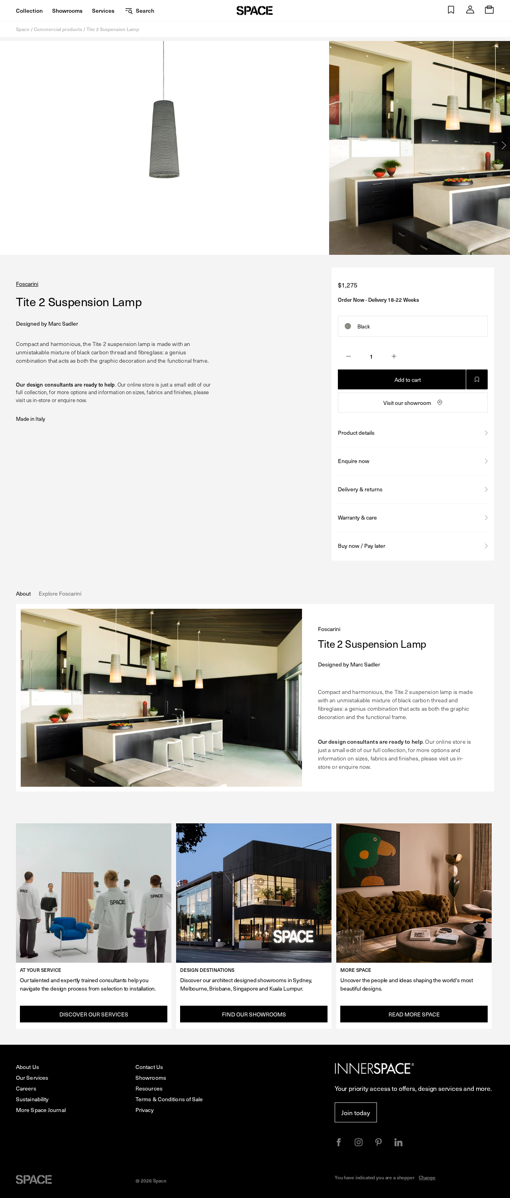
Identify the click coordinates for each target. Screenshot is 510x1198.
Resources (149, 1088)
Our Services (32, 1077)
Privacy (144, 1110)
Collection (29, 10)
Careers (26, 1088)
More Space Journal (41, 1110)
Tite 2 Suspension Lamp (112, 29)
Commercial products (58, 29)
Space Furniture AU (255, 10)
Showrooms (67, 10)
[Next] (504, 145)
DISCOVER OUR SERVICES (93, 1014)
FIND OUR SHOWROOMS (254, 1014)
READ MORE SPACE (414, 1014)
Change (427, 1177)
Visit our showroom (407, 403)
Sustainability (32, 1099)
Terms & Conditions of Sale (169, 1099)
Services (103, 10)
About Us (27, 1067)
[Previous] (6, 145)
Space (22, 29)
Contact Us (149, 1067)
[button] (451, 10)
